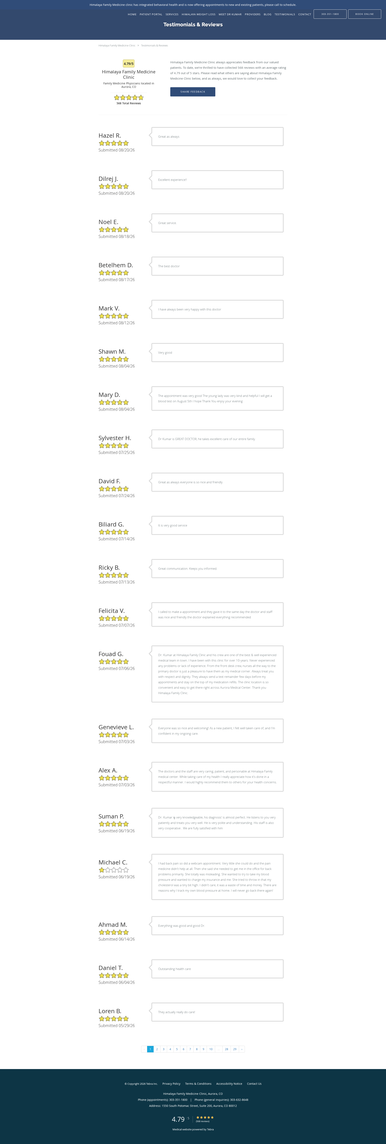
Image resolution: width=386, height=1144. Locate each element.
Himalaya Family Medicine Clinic (117, 45)
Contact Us (254, 1084)
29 (234, 1049)
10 (211, 1049)
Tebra (210, 1129)
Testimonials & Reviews (154, 45)
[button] (364, 14)
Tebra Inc (151, 1084)
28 (226, 1049)
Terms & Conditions (198, 1084)
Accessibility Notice (229, 1084)
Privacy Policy (171, 1084)
